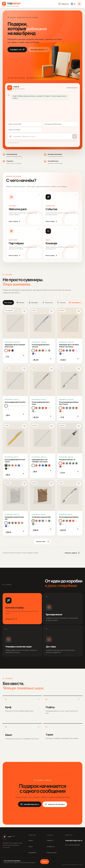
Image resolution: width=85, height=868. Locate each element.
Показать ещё (42, 541)
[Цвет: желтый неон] (70, 463)
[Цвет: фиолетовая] (22, 465)
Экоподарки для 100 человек (52, 124)
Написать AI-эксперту (56, 804)
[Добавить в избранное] (24, 311)
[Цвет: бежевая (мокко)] (33, 520)
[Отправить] (74, 136)
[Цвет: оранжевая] (46, 408)
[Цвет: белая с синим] (19, 406)
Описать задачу (71, 553)
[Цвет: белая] (33, 350)
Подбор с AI (50, 840)
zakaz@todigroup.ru (31, 804)
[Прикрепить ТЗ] (10, 136)
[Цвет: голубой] (63, 350)
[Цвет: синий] (60, 353)
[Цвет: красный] (73, 350)
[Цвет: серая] (49, 350)
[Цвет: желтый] (67, 350)
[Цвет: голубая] (36, 350)
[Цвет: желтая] (36, 408)
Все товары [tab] (8, 302)
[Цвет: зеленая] (39, 350)
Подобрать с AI (15, 50)
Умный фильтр (76, 302)
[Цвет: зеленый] (70, 350)
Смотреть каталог (38, 50)
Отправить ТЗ (51, 846)
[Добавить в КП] (23, 355)
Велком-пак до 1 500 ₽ (15, 124)
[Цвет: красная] (43, 350)
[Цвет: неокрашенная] (15, 523)
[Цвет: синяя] (33, 353)
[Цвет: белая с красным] (22, 406)
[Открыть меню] (79, 3)
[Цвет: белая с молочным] (15, 406)
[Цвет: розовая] (46, 350)
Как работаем (32, 852)
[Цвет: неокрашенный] (76, 350)
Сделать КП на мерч (14, 129)
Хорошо (44, 861)
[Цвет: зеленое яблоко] (73, 408)
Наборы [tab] (21, 302)
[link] (15, 335)
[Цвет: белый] (6, 350)
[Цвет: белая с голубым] (9, 406)
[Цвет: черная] (6, 468)
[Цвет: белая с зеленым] (12, 406)
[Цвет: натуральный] (9, 350)
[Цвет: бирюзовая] (63, 408)
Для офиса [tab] (34, 302)
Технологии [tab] (49, 302)
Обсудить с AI (9, 619)
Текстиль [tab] (63, 302)
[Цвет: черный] (12, 350)
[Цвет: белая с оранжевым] (6, 409)
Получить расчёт (52, 852)
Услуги (31, 846)
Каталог (31, 840)
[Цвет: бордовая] (39, 520)
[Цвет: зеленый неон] (76, 463)
